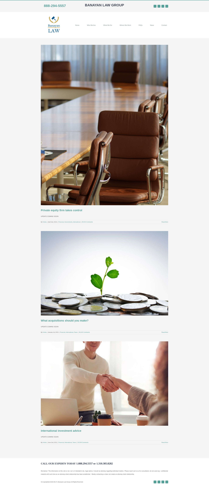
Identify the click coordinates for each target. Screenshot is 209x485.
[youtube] (166, 6)
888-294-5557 (55, 6)
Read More (165, 222)
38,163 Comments (84, 332)
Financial (61, 222)
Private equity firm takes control (61, 210)
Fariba (44, 222)
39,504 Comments (87, 222)
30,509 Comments (83, 442)
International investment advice (61, 430)
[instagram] (162, 6)
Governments (68, 222)
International (76, 222)
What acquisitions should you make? (64, 320)
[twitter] (159, 6)
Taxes (76, 332)
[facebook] (155, 6)
